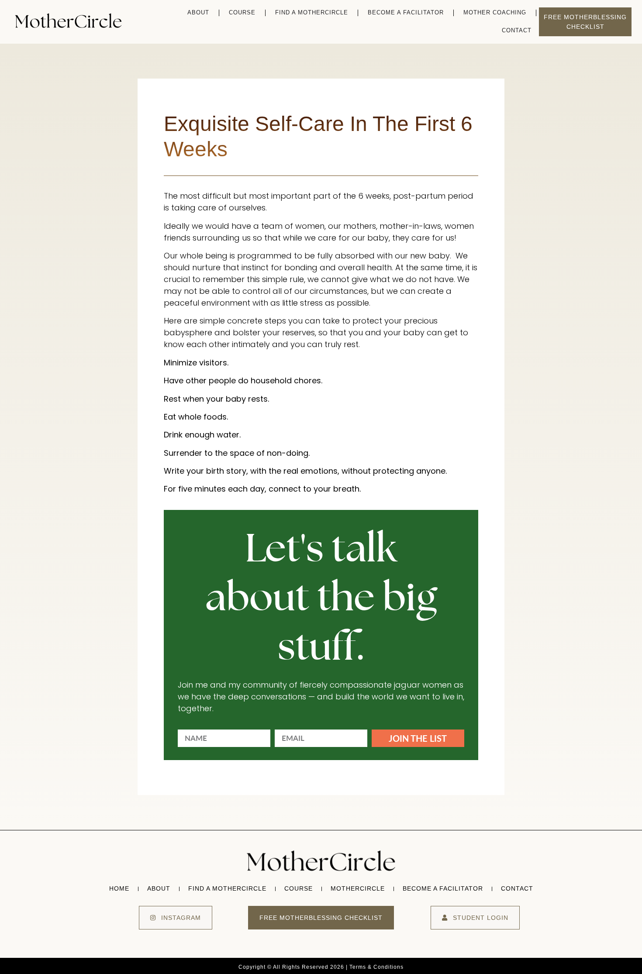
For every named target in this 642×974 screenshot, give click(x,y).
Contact (517, 30)
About (198, 12)
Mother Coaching (494, 12)
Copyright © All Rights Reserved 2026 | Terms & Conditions (321, 967)
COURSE (242, 12)
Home (119, 888)
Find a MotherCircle (311, 12)
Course (298, 888)
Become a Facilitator (406, 12)
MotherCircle (358, 888)
